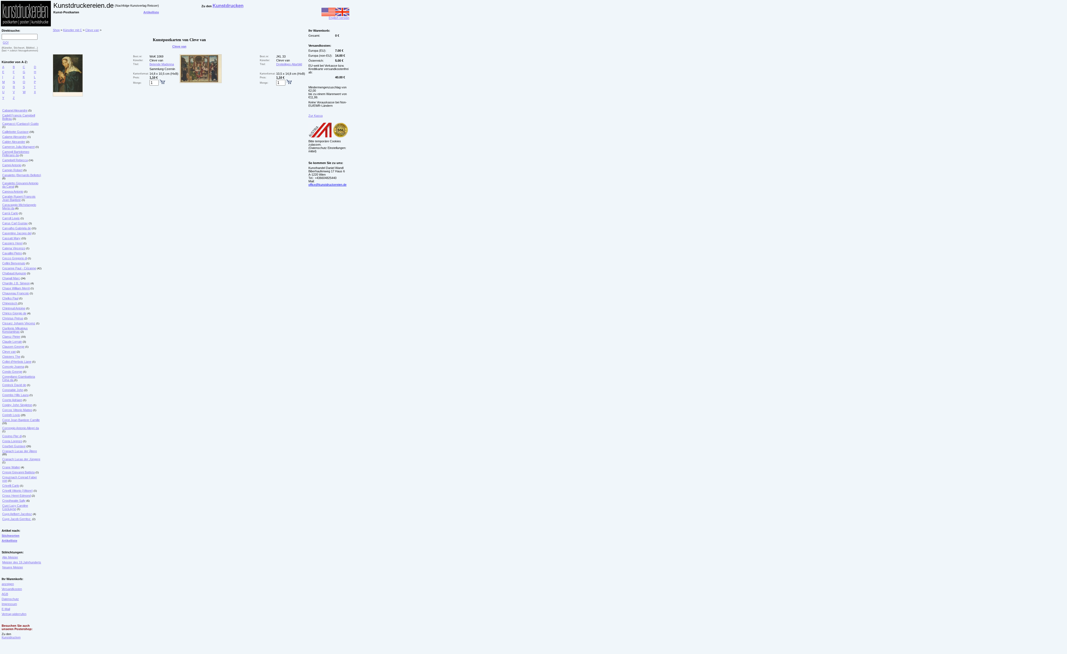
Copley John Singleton (17, 405)
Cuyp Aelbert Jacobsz (17, 514)
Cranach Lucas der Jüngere (21, 459)
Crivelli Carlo (10, 485)
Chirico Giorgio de (14, 313)
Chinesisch (10, 303)
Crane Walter (11, 467)
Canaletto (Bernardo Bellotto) (21, 175)
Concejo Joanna (13, 366)
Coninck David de (14, 385)
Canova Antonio (12, 191)
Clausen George (13, 346)
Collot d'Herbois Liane (16, 361)
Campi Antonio (11, 165)
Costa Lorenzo (12, 441)
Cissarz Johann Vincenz (18, 323)
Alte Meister (10, 557)
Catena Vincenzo (13, 248)
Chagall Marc (11, 278)
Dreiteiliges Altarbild (289, 64)
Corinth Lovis (11, 415)
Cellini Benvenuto (13, 263)
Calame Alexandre (14, 136)
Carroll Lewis (11, 218)
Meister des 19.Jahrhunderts (21, 562)
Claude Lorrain (12, 341)
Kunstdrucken (11, 637)
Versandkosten (12, 589)
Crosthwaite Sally (14, 500)
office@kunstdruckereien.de (327, 184)
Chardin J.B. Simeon (16, 283)
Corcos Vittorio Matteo (17, 410)
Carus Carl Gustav (15, 223)
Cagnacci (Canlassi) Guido (20, 123)
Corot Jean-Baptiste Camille (21, 420)
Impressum (9, 604)
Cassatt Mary (11, 238)
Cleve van (9, 351)
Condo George (12, 371)
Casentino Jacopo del (16, 233)
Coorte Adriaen (12, 400)
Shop (56, 30)
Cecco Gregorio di (14, 258)
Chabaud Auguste (14, 273)
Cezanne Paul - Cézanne (19, 268)
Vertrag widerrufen (14, 614)
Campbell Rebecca (15, 160)
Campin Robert (12, 170)
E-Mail (6, 609)
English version (339, 17)
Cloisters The (11, 356)
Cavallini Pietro (12, 253)
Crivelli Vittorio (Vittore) (17, 490)
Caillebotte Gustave (15, 131)
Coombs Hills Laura (15, 395)
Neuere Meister (12, 567)
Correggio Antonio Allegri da (20, 428)
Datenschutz (10, 599)
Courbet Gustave (14, 446)
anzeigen (8, 584)
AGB (5, 594)
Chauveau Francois (15, 293)
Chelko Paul (10, 298)
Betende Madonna (161, 64)
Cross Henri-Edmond (16, 495)
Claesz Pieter (11, 336)
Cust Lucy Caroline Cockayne (15, 507)
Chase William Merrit (16, 288)
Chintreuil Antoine (13, 308)
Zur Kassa (315, 115)
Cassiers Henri (12, 243)
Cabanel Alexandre (15, 110)
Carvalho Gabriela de (16, 228)
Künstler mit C (72, 30)
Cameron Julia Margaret (18, 146)
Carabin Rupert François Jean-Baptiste (19, 198)
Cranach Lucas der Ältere (19, 451)
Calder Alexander (13, 141)
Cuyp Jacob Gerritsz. (16, 519)
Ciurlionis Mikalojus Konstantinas (15, 330)
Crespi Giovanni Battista (18, 472)
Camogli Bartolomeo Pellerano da (15, 153)
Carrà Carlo (10, 213)
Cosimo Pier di (12, 436)
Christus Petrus (12, 318)
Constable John (12, 390)
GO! (6, 42)
